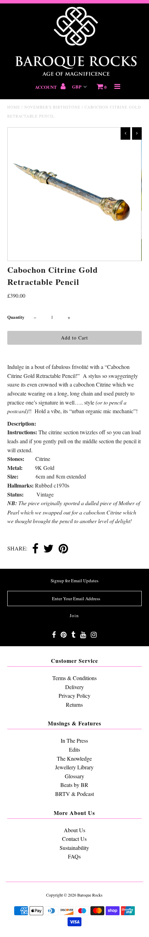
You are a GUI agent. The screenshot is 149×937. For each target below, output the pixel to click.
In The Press (74, 740)
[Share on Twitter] (48, 549)
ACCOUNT (46, 87)
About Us (74, 830)
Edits (74, 749)
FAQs (74, 856)
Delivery (74, 686)
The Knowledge (74, 758)
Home (13, 107)
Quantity (16, 317)
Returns (74, 704)
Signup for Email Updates (74, 580)
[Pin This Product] (63, 549)
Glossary (74, 776)
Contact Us (74, 838)
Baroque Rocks (90, 895)
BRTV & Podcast (74, 793)
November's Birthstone (52, 107)
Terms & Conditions (74, 677)
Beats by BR (74, 784)
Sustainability (74, 847)
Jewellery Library (74, 767)
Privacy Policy (74, 695)
